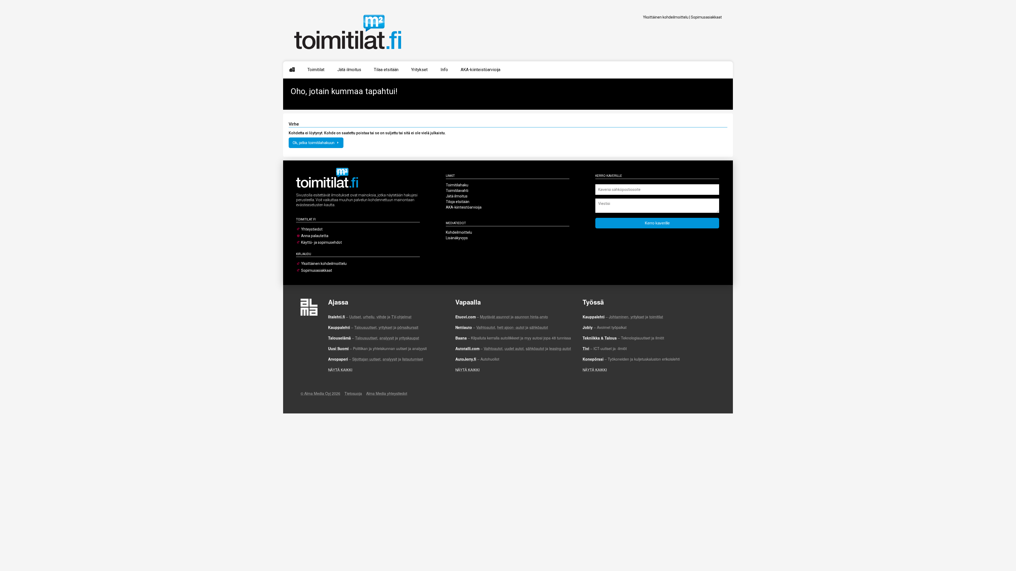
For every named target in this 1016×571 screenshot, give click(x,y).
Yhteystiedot (312, 229)
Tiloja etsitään (457, 202)
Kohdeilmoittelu (459, 232)
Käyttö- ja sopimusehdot (321, 242)
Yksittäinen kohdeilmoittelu (665, 17)
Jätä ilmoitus (349, 69)
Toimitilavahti (457, 190)
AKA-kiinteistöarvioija (480, 69)
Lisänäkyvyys (457, 238)
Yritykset (419, 69)
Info (444, 69)
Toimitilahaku (457, 185)
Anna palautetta (314, 236)
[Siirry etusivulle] (292, 69)
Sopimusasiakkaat (706, 17)
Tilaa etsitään (386, 69)
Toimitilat (315, 69)
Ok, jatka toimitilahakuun (314, 142)
